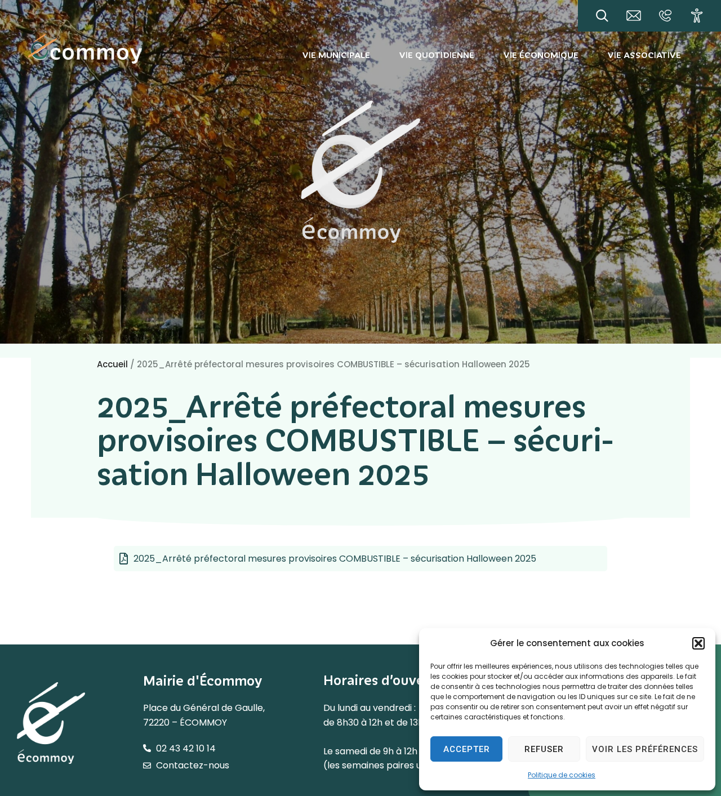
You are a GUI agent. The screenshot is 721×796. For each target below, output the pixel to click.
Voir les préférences (645, 749)
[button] (698, 643)
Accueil (112, 364)
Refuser (544, 749)
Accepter (466, 749)
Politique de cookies (561, 775)
